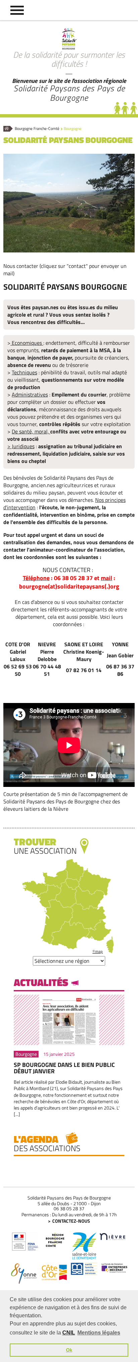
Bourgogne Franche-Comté (37, 129)
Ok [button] (69, 1350)
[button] (17, 10)
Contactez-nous (71, 1221)
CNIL (68, 1332)
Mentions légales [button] (98, 1332)
